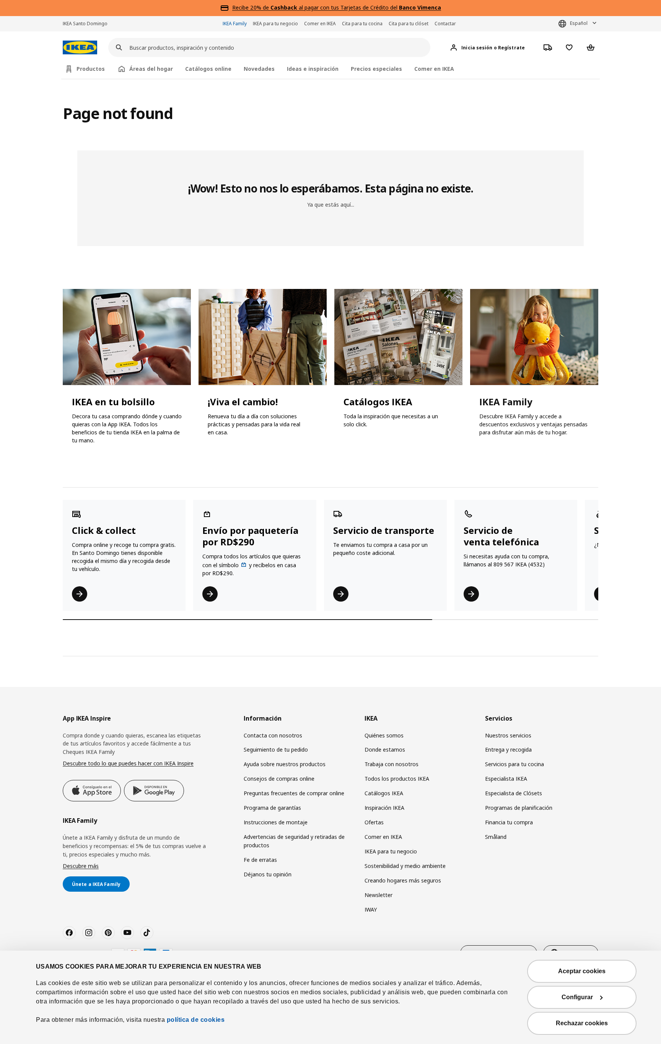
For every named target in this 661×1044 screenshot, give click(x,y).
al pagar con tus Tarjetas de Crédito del (355, 7)
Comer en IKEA (320, 23)
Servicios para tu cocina (514, 764)
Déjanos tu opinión (267, 874)
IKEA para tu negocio (275, 23)
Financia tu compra (509, 822)
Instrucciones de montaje (276, 822)
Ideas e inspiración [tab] (313, 68)
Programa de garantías (272, 807)
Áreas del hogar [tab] (151, 68)
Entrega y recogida (508, 749)
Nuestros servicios (508, 735)
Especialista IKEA (506, 778)
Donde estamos (385, 749)
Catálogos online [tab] (208, 68)
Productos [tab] (91, 68)
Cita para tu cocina (362, 23)
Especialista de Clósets (513, 793)
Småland (495, 836)
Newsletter (378, 895)
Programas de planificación (518, 807)
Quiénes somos (384, 735)
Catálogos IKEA (384, 793)
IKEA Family (235, 23)
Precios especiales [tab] (376, 68)
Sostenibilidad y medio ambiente (405, 865)
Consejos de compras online (279, 778)
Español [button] (579, 23)
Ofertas (374, 822)
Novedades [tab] (259, 68)
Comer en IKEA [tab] (434, 68)
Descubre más (81, 865)
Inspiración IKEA (384, 807)
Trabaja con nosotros (391, 764)
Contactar (445, 23)
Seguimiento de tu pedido (276, 749)
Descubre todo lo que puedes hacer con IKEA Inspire (128, 763)
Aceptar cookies (582, 971)
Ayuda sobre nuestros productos (285, 764)
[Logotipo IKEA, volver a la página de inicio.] (80, 48)
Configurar (577, 997)
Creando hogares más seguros (403, 880)
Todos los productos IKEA (397, 778)
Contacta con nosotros (273, 735)
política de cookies (196, 1019)
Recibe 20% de (251, 7)
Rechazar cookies (582, 1023)
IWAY (371, 909)
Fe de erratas (260, 859)
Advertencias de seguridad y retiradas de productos (294, 841)
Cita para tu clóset (408, 23)
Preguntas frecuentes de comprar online (294, 793)
